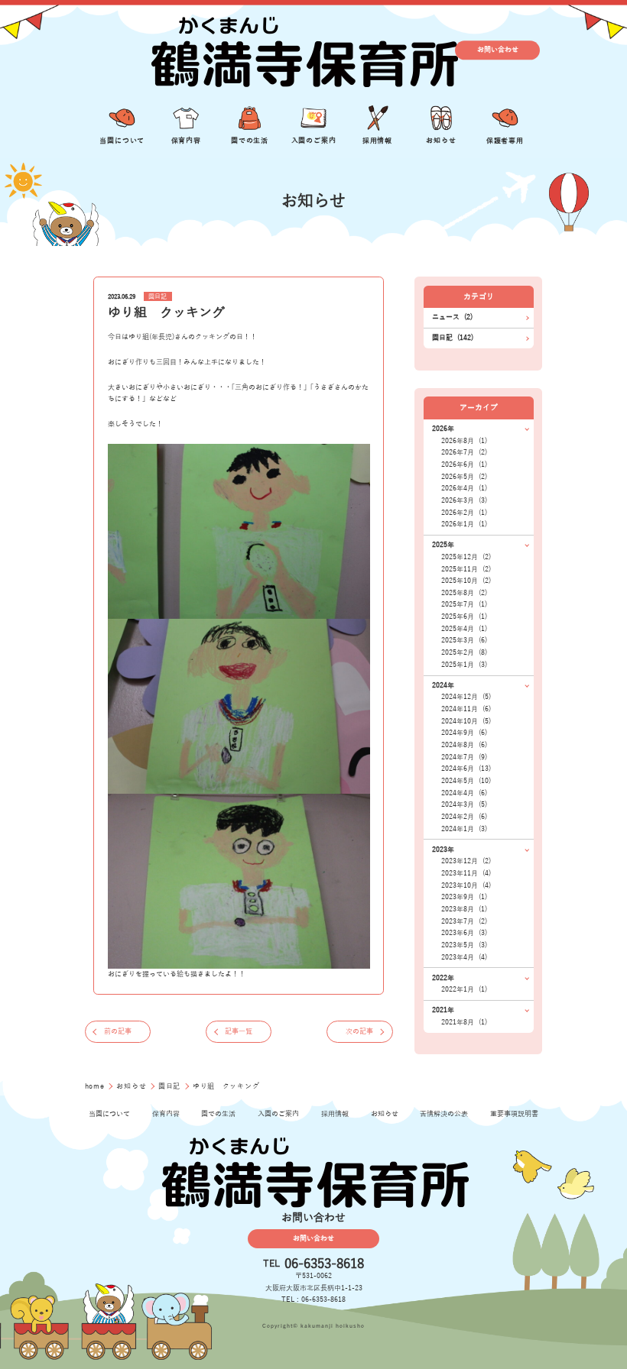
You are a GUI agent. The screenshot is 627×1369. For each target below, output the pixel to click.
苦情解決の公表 (444, 1114)
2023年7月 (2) (464, 921)
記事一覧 (238, 1031)
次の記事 (359, 1031)
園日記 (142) (452, 337)
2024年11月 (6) (466, 709)
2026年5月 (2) (464, 477)
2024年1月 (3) (464, 829)
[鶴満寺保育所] (303, 50)
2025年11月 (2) (466, 569)
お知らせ (132, 1086)
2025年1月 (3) (464, 664)
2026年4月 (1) (464, 488)
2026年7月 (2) (464, 452)
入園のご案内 (278, 1114)
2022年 (443, 978)
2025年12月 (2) (466, 557)
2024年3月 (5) (464, 804)
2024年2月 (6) (464, 816)
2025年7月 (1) (464, 604)
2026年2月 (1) (464, 512)
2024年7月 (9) (464, 757)
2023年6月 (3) (464, 933)
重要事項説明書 (514, 1114)
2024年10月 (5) (466, 721)
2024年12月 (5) (466, 697)
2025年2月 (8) (464, 652)
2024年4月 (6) (464, 793)
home (96, 1086)
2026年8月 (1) (464, 441)
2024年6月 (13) (466, 768)
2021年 (443, 1010)
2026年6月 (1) (464, 464)
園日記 (157, 296)
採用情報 (335, 1114)
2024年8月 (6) (464, 745)
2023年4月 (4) (464, 957)
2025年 (443, 545)
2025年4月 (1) (464, 629)
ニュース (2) (452, 317)
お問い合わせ (497, 49)
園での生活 (218, 1114)
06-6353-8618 (324, 1263)
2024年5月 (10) (466, 781)
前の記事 (118, 1031)
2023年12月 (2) (466, 861)
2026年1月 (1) (464, 524)
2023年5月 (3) (464, 945)
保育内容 (166, 1114)
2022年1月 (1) (464, 989)
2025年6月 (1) (464, 616)
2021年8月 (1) (464, 1022)
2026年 (443, 428)
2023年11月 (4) (466, 873)
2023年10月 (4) (466, 885)
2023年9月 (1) (464, 897)
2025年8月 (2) (464, 593)
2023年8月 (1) (464, 909)
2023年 (443, 849)
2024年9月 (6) (464, 732)
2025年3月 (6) (464, 640)
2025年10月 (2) (466, 580)
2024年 (443, 685)
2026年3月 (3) (464, 500)
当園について (109, 1114)
